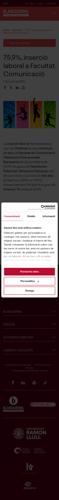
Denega (29, 290)
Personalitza (27, 281)
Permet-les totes (29, 271)
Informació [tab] (49, 216)
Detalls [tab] (31, 216)
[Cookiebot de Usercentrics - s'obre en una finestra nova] (41, 207)
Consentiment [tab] (12, 216)
